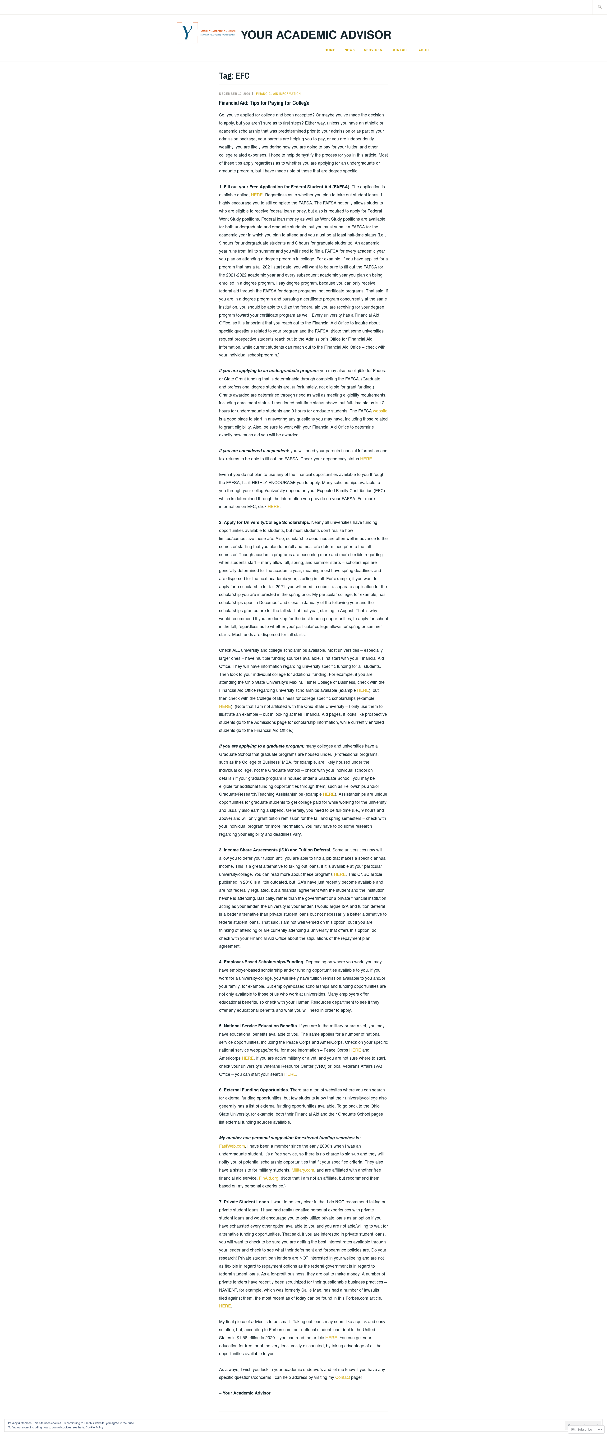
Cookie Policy (94, 1427)
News (350, 49)
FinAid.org (268, 1178)
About (425, 49)
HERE (257, 194)
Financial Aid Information (278, 94)
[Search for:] (600, 7)
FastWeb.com (232, 1146)
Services (373, 49)
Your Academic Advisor (316, 34)
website (380, 410)
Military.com (303, 1170)
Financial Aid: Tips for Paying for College (264, 102)
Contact (400, 49)
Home (330, 49)
